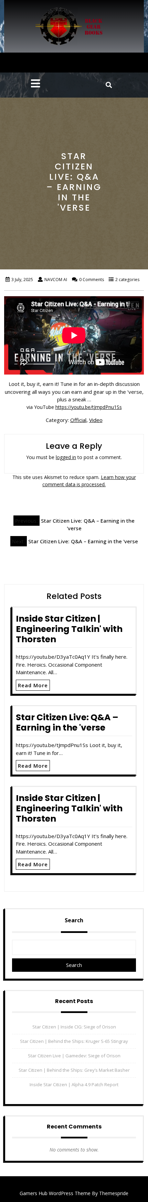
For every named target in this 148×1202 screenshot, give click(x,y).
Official (78, 419)
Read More (33, 685)
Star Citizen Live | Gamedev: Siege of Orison (74, 1056)
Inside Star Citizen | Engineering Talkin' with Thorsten (69, 629)
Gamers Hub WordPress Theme (55, 1193)
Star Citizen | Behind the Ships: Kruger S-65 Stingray (74, 1041)
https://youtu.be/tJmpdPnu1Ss (88, 407)
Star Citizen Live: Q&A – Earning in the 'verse (67, 722)
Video (96, 419)
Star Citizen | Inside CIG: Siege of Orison (74, 1027)
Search (74, 920)
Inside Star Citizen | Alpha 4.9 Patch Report (74, 1084)
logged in (66, 457)
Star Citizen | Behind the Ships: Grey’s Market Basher (74, 1070)
